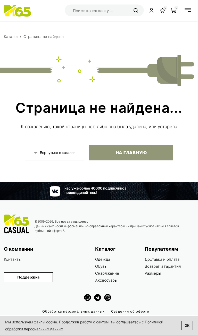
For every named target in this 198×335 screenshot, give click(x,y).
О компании (18, 249)
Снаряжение (107, 273)
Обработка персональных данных (73, 311)
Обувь (100, 266)
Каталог (105, 249)
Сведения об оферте (130, 311)
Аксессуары (106, 280)
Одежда (102, 259)
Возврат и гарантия (163, 266)
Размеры (153, 273)
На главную (131, 152)
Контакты (12, 259)
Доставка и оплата (162, 259)
